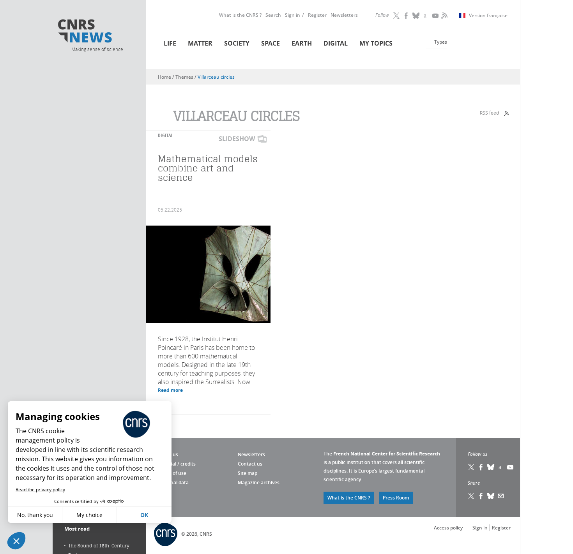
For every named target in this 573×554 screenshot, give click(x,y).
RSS (443, 15)
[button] (16, 540)
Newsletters (344, 15)
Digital (336, 43)
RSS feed (489, 112)
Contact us (250, 463)
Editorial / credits (177, 463)
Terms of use (172, 473)
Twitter (397, 15)
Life (170, 43)
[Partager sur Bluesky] (491, 496)
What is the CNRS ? (240, 15)
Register (317, 15)
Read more (170, 390)
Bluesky (491, 467)
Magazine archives (258, 482)
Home (164, 77)
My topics (376, 43)
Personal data (173, 482)
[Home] (97, 32)
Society (236, 43)
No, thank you (35, 515)
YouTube (436, 15)
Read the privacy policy (40, 489)
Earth (302, 43)
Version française (488, 15)
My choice (89, 515)
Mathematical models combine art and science (208, 168)
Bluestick (416, 15)
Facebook (406, 15)
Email (501, 496)
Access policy (448, 527)
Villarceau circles (216, 77)
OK (144, 515)
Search (273, 15)
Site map (247, 473)
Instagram (426, 15)
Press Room (396, 497)
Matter (200, 43)
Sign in (292, 15)
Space (270, 43)
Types (440, 42)
